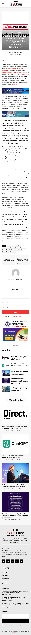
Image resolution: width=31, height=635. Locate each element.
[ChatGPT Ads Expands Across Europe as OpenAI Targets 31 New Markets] (6, 365)
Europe (4, 600)
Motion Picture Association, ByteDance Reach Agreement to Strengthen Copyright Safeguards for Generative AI (15, 515)
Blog (3, 594)
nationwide (14, 84)
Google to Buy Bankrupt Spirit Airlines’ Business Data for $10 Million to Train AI (19, 388)
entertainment (25, 74)
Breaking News (17, 245)
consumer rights (12, 68)
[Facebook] (9, 293)
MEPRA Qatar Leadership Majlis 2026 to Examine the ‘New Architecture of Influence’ (19, 373)
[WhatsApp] (21, 293)
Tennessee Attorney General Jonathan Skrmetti (14, 72)
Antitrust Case (10, 245)
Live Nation (13, 249)
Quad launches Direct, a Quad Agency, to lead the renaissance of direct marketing (19, 358)
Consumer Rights (14, 247)
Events (19, 32)
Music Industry (5, 251)
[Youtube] (21, 561)
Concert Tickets (5, 247)
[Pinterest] (17, 293)
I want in (14, 312)
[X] (13, 293)
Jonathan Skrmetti (6, 249)
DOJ (20, 247)
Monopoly (20, 249)
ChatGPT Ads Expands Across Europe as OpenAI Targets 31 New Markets (20, 365)
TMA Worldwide (16, 632)
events (23, 247)
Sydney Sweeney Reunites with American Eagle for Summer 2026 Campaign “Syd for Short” (22, 260)
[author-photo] (3, 431)
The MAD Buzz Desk (16, 52)
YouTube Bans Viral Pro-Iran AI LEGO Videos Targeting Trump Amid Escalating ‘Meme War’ (8, 260)
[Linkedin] (12, 561)
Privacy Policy (17, 316)
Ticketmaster (13, 251)
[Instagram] (8, 561)
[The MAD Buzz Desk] (16, 273)
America (12, 32)
